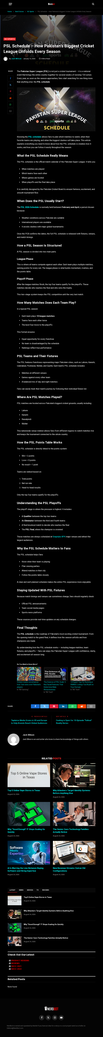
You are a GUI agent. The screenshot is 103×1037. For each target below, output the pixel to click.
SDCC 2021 (16, 966)
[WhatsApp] (10, 104)
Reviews (45, 890)
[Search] (93, 4)
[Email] (10, 111)
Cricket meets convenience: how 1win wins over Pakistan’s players (29, 684)
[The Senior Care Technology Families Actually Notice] (74, 814)
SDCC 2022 (16, 969)
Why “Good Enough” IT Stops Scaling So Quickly (26, 830)
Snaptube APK (59, 536)
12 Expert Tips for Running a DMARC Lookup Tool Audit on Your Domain (82, 684)
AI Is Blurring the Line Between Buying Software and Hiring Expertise (25, 869)
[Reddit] (10, 98)
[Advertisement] (51, 18)
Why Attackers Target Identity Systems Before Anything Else (71, 791)
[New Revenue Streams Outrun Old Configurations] (74, 853)
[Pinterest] (10, 91)
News (21, 890)
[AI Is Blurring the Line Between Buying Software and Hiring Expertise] (29, 853)
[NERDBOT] (51, 4)
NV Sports (10, 39)
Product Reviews (20, 960)
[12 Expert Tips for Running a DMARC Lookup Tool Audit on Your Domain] (82, 674)
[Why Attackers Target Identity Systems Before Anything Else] (74, 775)
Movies (30, 890)
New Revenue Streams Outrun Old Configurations (69, 869)
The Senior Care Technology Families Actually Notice (71, 830)
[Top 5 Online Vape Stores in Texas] (29, 775)
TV (38, 890)
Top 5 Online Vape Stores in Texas (24, 790)
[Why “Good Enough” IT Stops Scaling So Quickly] (29, 814)
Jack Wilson (16, 59)
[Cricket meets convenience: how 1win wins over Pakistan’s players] (29, 674)
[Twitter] (10, 85)
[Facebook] (10, 78)
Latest (12, 890)
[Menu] (10, 4)
